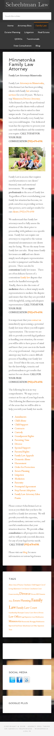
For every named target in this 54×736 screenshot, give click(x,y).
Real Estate (18, 626)
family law (25, 277)
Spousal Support (22, 447)
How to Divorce (39, 613)
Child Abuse (20, 420)
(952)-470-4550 (35, 141)
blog (25, 552)
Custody (19, 432)
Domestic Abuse (22, 459)
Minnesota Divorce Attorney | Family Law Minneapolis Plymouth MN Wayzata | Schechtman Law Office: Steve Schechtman (27, 4)
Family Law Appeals (24, 455)
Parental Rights (22, 451)
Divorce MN (35, 594)
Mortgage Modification (37, 621)
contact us (36, 320)
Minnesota (15, 621)
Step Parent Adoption (25, 490)
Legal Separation (26, 617)
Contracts (19, 428)
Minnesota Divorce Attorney (26, 98)
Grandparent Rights (24, 436)
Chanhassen (27, 585)
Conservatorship (14, 594)
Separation (41, 626)
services (12, 94)
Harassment (20, 463)
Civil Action (25, 589)
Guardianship (13, 613)
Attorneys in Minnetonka (32, 83)
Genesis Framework (20, 729)
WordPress (41, 729)
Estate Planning (22, 471)
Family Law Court (26, 607)
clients (15, 211)
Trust (10, 630)
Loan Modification (38, 617)
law (28, 90)
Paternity (19, 482)
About (11, 585)
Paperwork (12, 626)
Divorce (18, 443)
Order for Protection (25, 467)
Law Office (15, 616)
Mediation (19, 478)
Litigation (19, 474)
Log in (27, 731)
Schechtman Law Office (30, 626)
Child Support (21, 424)
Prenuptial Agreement (25, 486)
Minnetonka (25, 621)
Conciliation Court (36, 589)
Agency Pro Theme (39, 726)
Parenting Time (22, 440)
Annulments (20, 416)
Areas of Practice (18, 585)
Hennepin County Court (25, 613)
